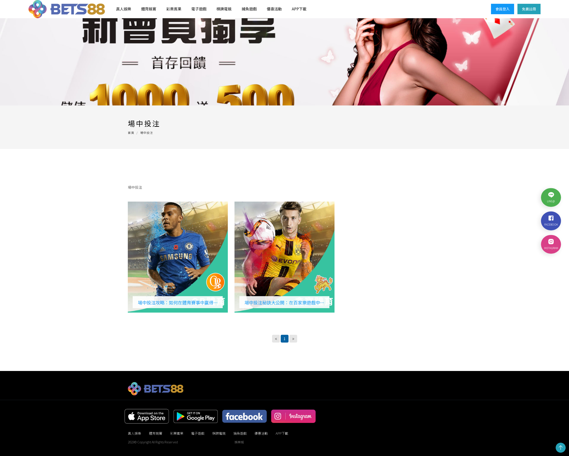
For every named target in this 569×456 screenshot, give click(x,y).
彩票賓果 (173, 9)
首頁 (131, 133)
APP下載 (299, 9)
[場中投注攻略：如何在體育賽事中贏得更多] (178, 257)
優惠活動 (274, 9)
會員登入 (502, 9)
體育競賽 (148, 9)
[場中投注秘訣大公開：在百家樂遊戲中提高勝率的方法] (284, 257)
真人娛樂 (123, 9)
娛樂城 (239, 442)
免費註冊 (529, 9)
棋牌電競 (224, 9)
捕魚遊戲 (249, 9)
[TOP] (561, 448)
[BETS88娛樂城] (66, 9)
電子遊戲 (198, 9)
